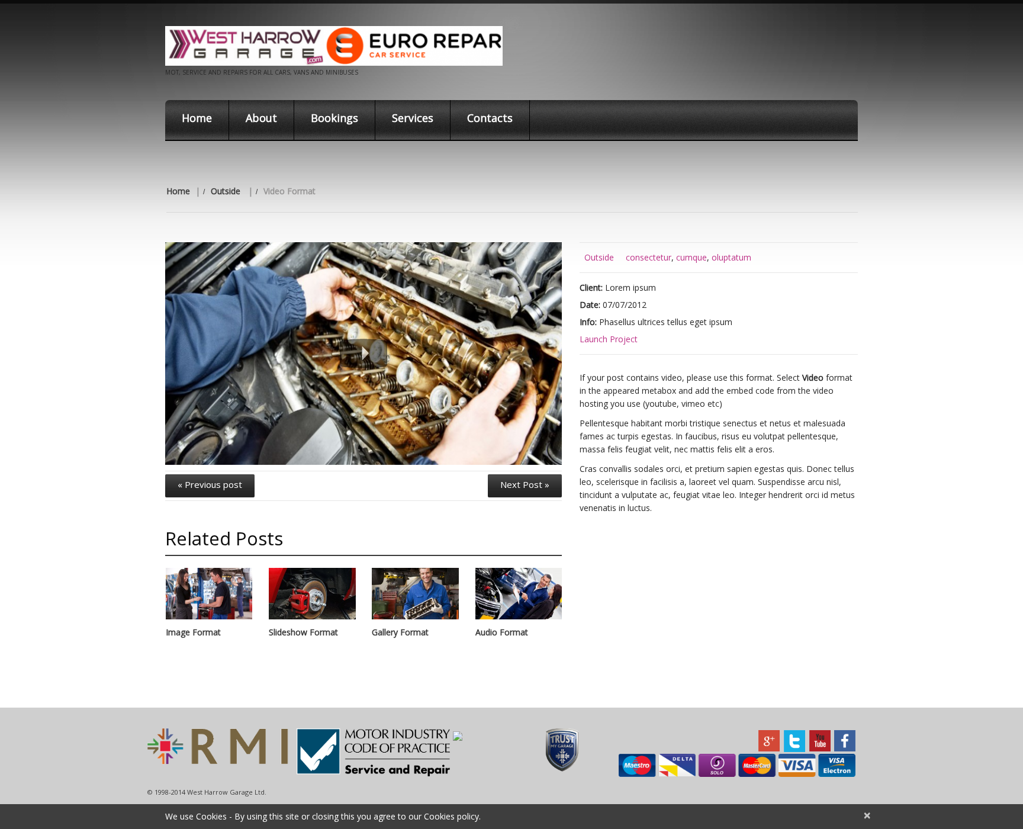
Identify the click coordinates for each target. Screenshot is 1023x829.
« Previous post (210, 484)
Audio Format (501, 632)
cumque (691, 257)
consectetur (648, 257)
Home (197, 118)
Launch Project (609, 339)
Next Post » (524, 484)
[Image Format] (209, 594)
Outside (225, 191)
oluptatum (731, 257)
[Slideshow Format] (312, 594)
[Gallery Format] (415, 594)
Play (363, 353)
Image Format (193, 632)
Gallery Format (400, 632)
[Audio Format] (518, 594)
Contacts (490, 118)
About (261, 118)
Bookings (334, 118)
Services (412, 118)
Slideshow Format (303, 632)
